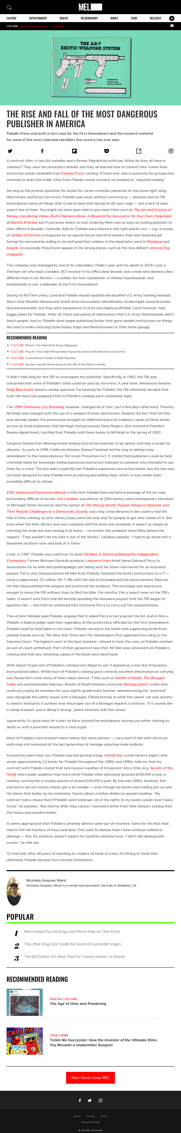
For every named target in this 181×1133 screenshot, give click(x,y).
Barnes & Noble (24, 222)
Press (104, 1116)
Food (134, 18)
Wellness (155, 18)
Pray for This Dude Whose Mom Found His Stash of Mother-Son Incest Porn (68, 351)
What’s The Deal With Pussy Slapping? (44, 345)
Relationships (89, 18)
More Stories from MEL (90, 1077)
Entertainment (38, 18)
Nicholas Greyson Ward (34, 26)
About (77, 1116)
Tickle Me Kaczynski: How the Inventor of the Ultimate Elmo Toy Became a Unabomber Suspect (103, 1042)
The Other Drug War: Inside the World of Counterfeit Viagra (72, 944)
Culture (11, 18)
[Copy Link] (138, 151)
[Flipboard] (74, 151)
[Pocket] (106, 151)
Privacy (91, 1116)
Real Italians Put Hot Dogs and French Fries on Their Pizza (72, 931)
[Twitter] (10, 151)
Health (64, 18)
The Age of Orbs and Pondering (78, 1004)
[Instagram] (170, 151)
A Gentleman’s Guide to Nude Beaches (43, 358)
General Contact (91, 1122)
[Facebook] (42, 151)
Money (114, 18)
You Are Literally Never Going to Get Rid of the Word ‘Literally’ (58, 364)
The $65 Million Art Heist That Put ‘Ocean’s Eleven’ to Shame (74, 956)
